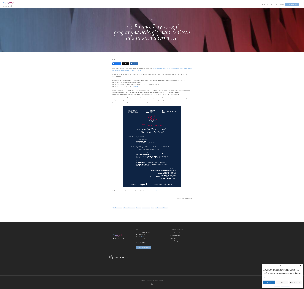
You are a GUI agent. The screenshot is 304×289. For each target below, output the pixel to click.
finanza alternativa (129, 208)
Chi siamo (269, 4)
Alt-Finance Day (117, 208)
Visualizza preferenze (295, 282)
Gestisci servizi (267, 278)
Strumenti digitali (279, 4)
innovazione (146, 208)
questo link (135, 86)
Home (263, 4)
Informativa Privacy (285, 286)
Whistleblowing (174, 241)
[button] (301, 266)
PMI (152, 208)
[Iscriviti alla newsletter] (143, 247)
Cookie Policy (277, 286)
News (152, 19)
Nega (282, 282)
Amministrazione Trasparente (178, 232)
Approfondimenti (292, 4)
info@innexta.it (144, 237)
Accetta (269, 282)
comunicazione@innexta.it (155, 191)
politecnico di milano (161, 208)
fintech (138, 208)
